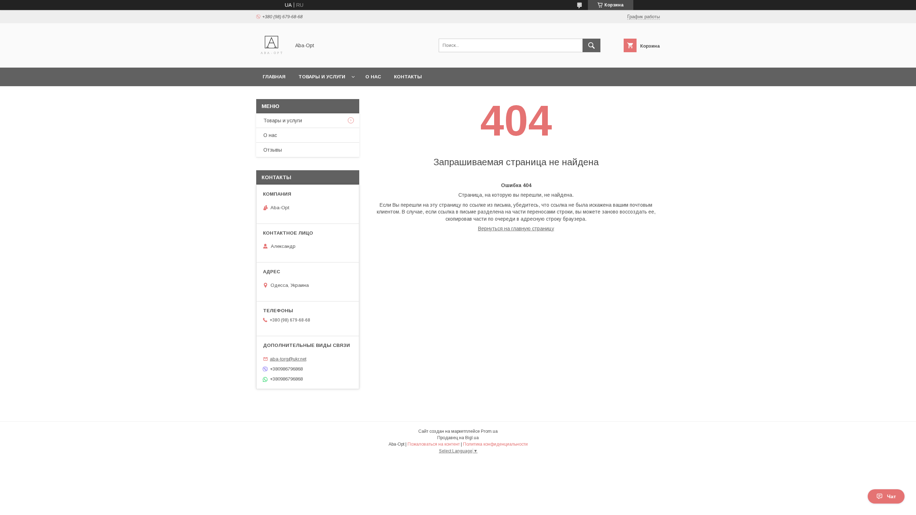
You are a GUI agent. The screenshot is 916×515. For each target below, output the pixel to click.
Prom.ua (489, 431)
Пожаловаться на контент (434, 444)
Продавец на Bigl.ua (458, 437)
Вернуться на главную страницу (516, 228)
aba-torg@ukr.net (288, 359)
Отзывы (272, 150)
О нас (373, 76)
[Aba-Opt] (271, 58)
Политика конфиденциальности (495, 444)
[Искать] (591, 45)
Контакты (408, 76)
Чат (891, 496)
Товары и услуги (321, 76)
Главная (274, 76)
